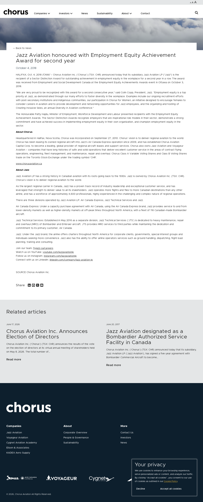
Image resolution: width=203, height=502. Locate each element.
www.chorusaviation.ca (29, 164)
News (84, 13)
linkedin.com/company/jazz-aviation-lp (71, 260)
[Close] (5, 12)
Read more (13, 359)
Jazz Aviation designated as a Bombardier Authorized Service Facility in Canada (146, 337)
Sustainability (105, 13)
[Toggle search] (196, 12)
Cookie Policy (170, 481)
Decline (140, 489)
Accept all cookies (170, 489)
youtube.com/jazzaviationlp (58, 252)
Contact (145, 13)
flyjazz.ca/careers (43, 248)
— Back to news (22, 48)
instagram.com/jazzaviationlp (60, 256)
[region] (164, 477)
